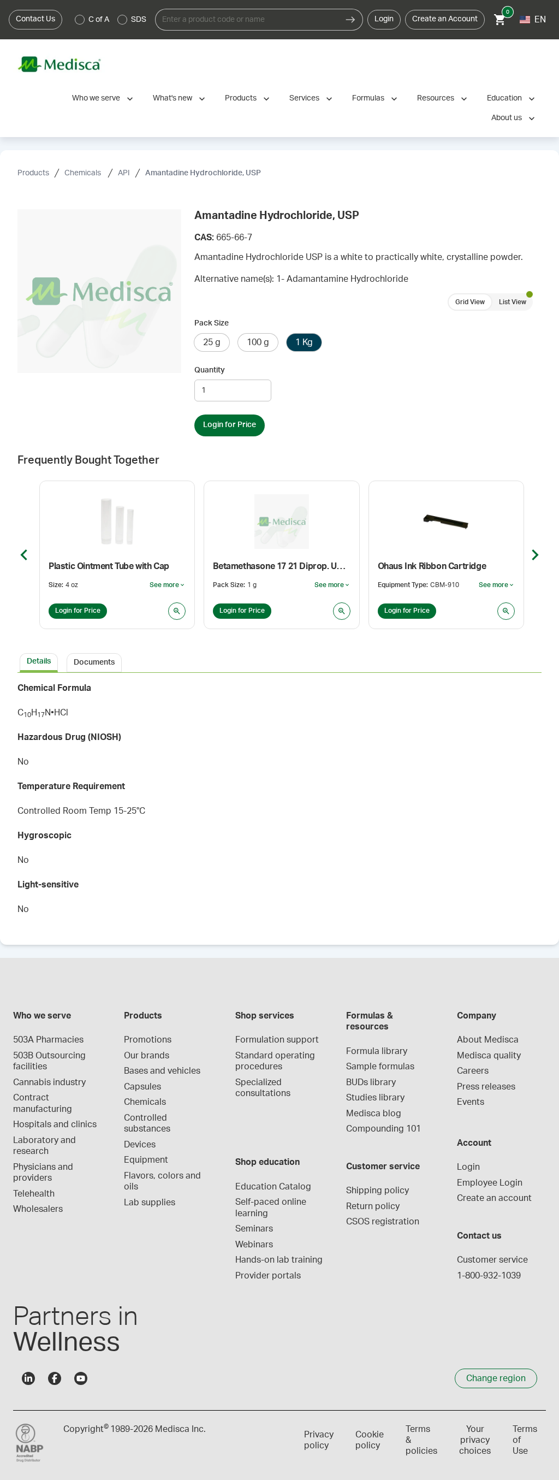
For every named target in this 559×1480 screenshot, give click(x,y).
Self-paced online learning (271, 1207)
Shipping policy (377, 1190)
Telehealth (34, 1193)
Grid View (470, 302)
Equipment (146, 1160)
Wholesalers (38, 1209)
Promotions (147, 1039)
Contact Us (35, 19)
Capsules (142, 1086)
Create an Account (445, 19)
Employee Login (489, 1183)
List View (512, 302)
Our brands (146, 1055)
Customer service (492, 1260)
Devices (140, 1144)
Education (504, 98)
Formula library (376, 1051)
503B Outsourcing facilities (50, 1061)
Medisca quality (489, 1055)
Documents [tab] (94, 662)
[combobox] (246, 20)
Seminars (254, 1228)
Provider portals (268, 1275)
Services (304, 98)
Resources (435, 98)
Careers (473, 1071)
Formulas (368, 98)
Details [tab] (39, 661)
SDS (138, 19)
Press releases (486, 1086)
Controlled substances (147, 1123)
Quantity (209, 370)
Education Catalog (273, 1186)
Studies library (375, 1097)
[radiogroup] (110, 19)
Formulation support (277, 1039)
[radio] (79, 19)
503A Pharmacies (48, 1039)
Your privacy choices (475, 1440)
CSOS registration (382, 1221)
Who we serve (96, 98)
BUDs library (371, 1082)
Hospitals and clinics (55, 1124)
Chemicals (83, 173)
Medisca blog (373, 1113)
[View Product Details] (177, 611)
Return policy (373, 1206)
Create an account (494, 1198)
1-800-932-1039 (489, 1275)
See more (168, 585)
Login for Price (229, 425)
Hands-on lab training (279, 1260)
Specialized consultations (262, 1088)
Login (384, 19)
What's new (172, 98)
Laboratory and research (45, 1146)
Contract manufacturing (42, 1103)
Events (470, 1102)
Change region (496, 1378)
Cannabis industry (49, 1082)
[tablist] (279, 662)
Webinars (254, 1244)
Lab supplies (149, 1202)
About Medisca (488, 1039)
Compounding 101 (383, 1128)
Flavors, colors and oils (163, 1181)
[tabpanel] (279, 802)
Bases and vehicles (162, 1071)
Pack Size (211, 323)
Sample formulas (380, 1066)
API (124, 173)
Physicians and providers (44, 1172)
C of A (98, 19)
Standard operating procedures (276, 1061)
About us (506, 118)
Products (241, 98)
